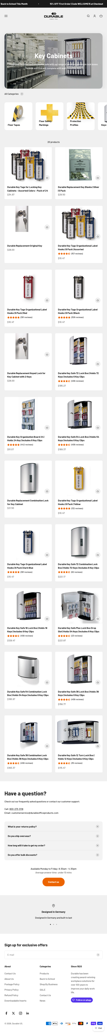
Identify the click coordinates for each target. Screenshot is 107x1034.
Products (44, 973)
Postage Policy (11, 984)
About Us (9, 978)
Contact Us (10, 973)
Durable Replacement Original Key (24, 245)
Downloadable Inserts (15, 1000)
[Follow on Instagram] (20, 1013)
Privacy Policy (11, 989)
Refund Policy (11, 995)
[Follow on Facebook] (6, 1013)
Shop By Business (49, 984)
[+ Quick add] (47, 177)
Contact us (53, 881)
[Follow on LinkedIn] (28, 1013)
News (42, 1000)
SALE (42, 989)
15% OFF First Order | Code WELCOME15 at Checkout (70, 3)
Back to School (47, 978)
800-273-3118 (16, 809)
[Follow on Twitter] (13, 1013)
